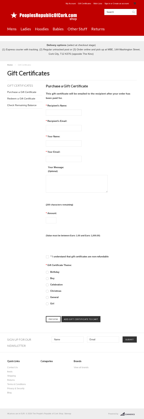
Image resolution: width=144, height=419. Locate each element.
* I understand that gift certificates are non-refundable (79, 256)
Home (10, 65)
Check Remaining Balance (22, 105)
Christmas (55, 291)
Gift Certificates (84, 3)
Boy (52, 278)
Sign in (107, 3)
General (54, 297)
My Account (71, 3)
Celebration (56, 284)
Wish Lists (97, 3)
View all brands (81, 367)
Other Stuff (77, 29)
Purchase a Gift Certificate (21, 92)
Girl (52, 303)
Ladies (26, 29)
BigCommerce (128, 414)
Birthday (54, 272)
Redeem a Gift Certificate (21, 98)
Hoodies (42, 29)
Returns (98, 29)
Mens (12, 29)
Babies (58, 29)
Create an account (121, 3)
